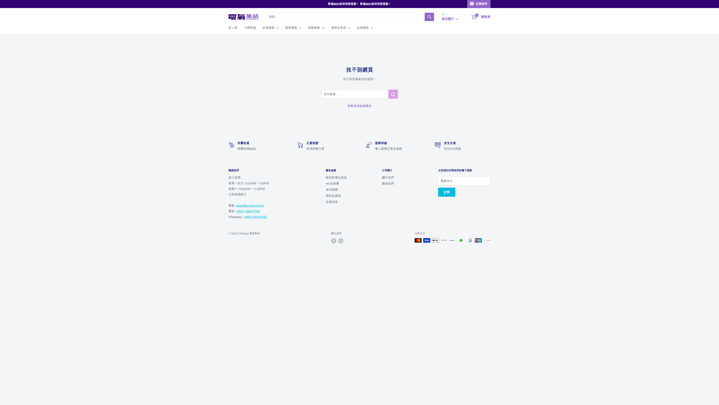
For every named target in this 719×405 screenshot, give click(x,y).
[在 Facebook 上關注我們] (333, 240)
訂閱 (447, 192)
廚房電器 (291, 27)
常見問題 (332, 189)
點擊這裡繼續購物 (359, 105)
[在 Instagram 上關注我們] (340, 240)
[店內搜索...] (393, 94)
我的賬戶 (448, 18)
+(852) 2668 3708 (248, 211)
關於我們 (388, 177)
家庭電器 (268, 27)
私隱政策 (332, 201)
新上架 (232, 27)
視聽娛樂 (314, 27)
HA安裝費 (332, 183)
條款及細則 (333, 195)
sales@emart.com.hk (250, 205)
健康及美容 (338, 27)
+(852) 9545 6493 (255, 216)
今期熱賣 (250, 27)
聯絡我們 (388, 183)
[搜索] (429, 17)
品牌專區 (363, 27)
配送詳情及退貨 (336, 177)
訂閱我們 (481, 3)
